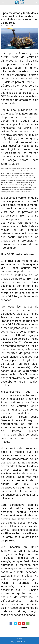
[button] (36, 2)
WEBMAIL (19, 638)
